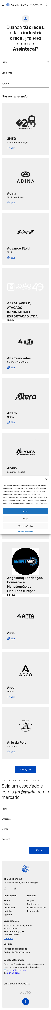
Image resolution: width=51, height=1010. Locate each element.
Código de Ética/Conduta (17, 952)
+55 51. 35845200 (13, 879)
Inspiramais (33, 911)
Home (7, 900)
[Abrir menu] (3, 5)
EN (7, 48)
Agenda (8, 914)
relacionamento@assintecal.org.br (21, 882)
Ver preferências (25, 526)
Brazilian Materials (36, 907)
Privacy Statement (25, 531)
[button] (46, 479)
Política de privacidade (15, 948)
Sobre (7, 904)
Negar (25, 519)
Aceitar (25, 511)
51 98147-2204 (13, 973)
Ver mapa (8, 938)
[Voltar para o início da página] (25, 1001)
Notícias (8, 911)
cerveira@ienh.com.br (16, 970)
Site (13, 147)
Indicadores (36, 5)
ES (11, 48)
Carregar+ (25, 769)
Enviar (39, 850)
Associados (9, 907)
